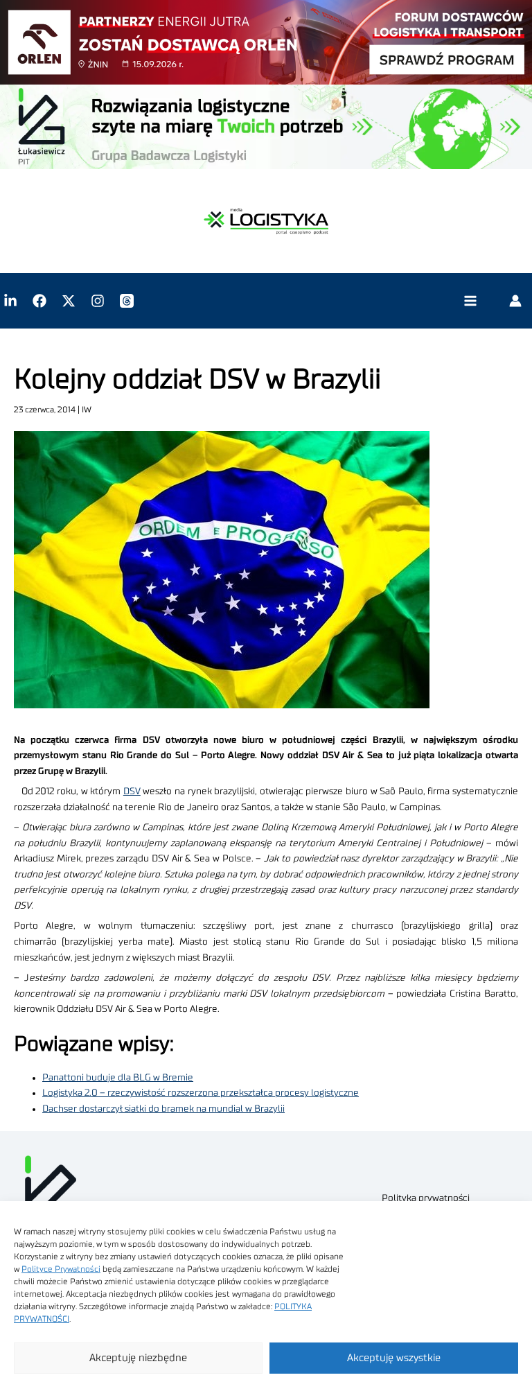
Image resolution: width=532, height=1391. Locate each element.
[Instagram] (97, 300)
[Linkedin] (10, 300)
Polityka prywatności (426, 1198)
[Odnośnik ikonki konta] (515, 300)
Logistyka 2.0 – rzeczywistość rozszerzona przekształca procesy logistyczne (200, 1093)
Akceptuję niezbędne (138, 1358)
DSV (132, 791)
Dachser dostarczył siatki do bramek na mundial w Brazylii (163, 1109)
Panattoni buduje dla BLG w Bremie (117, 1078)
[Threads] (126, 300)
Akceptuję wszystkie (394, 1358)
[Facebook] (39, 300)
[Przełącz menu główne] (470, 301)
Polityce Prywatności (60, 1269)
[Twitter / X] (68, 300)
